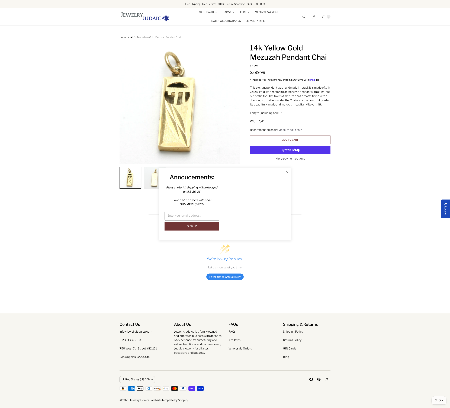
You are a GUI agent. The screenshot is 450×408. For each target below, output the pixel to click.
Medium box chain (290, 129)
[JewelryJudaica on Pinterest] (319, 379)
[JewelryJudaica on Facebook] (311, 379)
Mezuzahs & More (267, 12)
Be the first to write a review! (225, 276)
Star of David (205, 12)
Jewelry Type (255, 21)
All (131, 37)
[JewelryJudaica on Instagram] (326, 379)
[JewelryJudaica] (145, 16)
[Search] (304, 16)
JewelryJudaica (140, 400)
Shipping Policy (293, 331)
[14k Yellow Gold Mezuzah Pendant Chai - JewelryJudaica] (180, 103)
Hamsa (227, 12)
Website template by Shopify (169, 400)
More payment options (290, 158)
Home (123, 37)
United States (136, 379)
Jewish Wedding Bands (225, 21)
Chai (243, 12)
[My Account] (314, 16)
